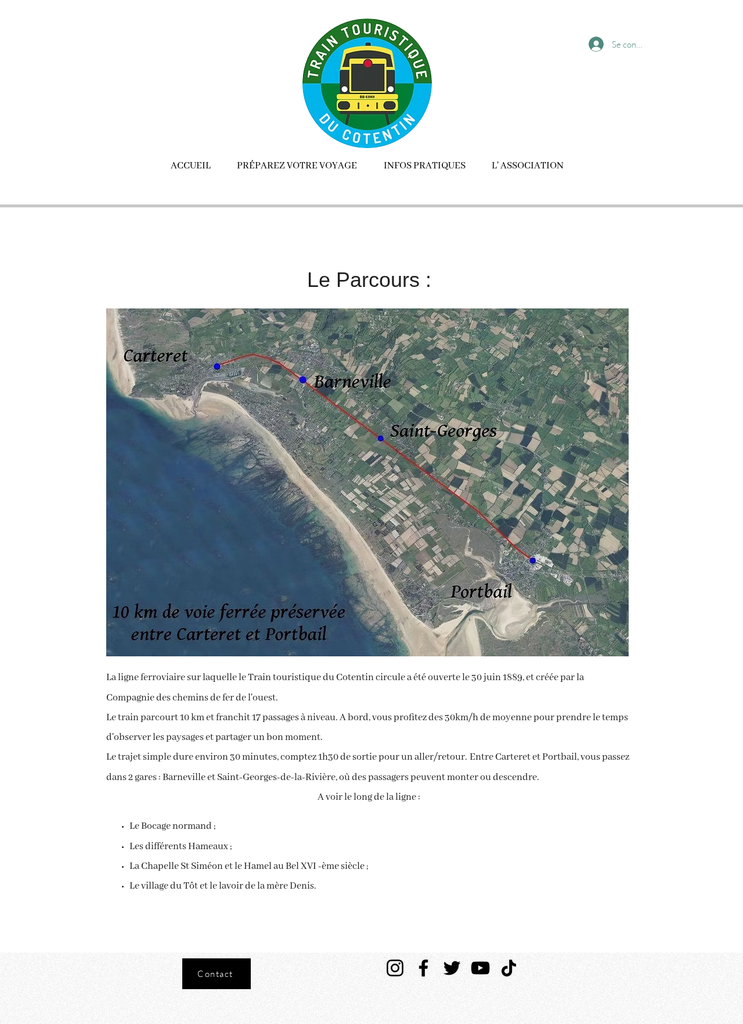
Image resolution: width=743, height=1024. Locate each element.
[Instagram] (395, 968)
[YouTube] (480, 968)
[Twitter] (452, 968)
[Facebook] (423, 968)
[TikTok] (508, 968)
